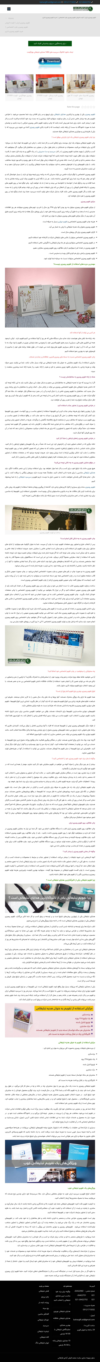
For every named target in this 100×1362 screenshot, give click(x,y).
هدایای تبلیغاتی (60, 114)
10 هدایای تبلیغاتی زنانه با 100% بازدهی (61, 1342)
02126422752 (85, 2)
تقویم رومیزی (90, 114)
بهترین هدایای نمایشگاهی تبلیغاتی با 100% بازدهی (62, 1329)
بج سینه (46, 1308)
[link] (81, 87)
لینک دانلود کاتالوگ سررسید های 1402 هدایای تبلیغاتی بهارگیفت (50, 52)
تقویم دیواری (62, 221)
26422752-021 (81, 1299)
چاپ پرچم (45, 1296)
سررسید (53, 151)
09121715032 (70, 2)
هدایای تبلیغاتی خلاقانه (61, 1318)
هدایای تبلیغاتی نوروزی (62, 1311)
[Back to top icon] (91, 1358)
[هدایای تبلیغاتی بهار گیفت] (83, 8)
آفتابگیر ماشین (43, 1314)
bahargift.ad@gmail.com (50, 2)
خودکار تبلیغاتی (43, 1319)
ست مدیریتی (43, 151)
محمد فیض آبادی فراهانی (67, 1357)
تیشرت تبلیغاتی (43, 1331)
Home (11, 18)
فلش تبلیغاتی (44, 1291)
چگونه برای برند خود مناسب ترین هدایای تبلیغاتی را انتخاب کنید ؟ (62, 1298)
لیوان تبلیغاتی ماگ (42, 1342)
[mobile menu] (9, 9)
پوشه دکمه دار (43, 1302)
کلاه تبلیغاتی (44, 1337)
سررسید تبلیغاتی (25, 477)
